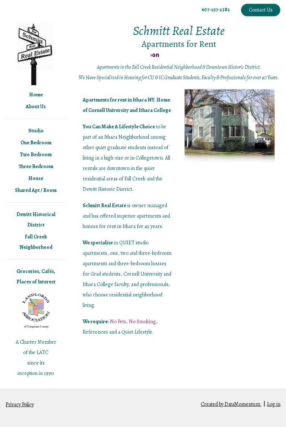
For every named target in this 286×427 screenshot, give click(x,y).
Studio (36, 130)
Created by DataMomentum (231, 404)
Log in (273, 404)
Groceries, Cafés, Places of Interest (35, 276)
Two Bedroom (36, 154)
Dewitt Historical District (35, 219)
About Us (36, 106)
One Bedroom (35, 142)
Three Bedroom (36, 166)
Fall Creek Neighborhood (36, 242)
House (35, 178)
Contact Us (261, 9)
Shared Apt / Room (36, 190)
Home (36, 94)
